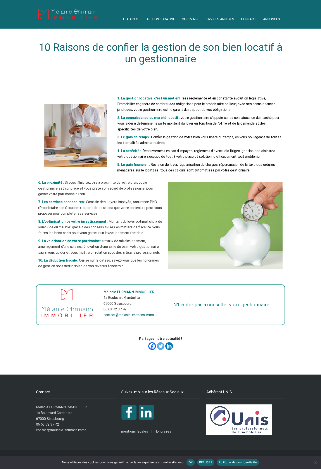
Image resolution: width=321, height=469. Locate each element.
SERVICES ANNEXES (219, 19)
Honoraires (162, 431)
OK (191, 462)
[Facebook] (152, 346)
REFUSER (205, 462)
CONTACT (248, 19)
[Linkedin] (169, 346)
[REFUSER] (315, 462)
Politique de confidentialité (238, 462)
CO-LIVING (190, 19)
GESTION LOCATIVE (160, 19)
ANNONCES (271, 19)
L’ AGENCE (131, 19)
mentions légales (134, 431)
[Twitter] (160, 346)
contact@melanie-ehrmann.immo (129, 315)
